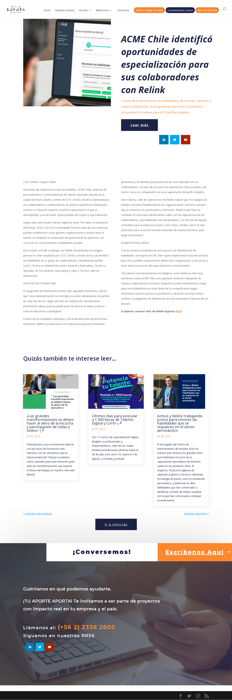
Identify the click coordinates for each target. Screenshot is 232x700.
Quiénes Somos (64, 10)
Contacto (123, 10)
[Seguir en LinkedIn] (164, 139)
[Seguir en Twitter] (174, 139)
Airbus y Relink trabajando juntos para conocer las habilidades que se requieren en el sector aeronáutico (179, 423)
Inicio (47, 10)
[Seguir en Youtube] (185, 139)
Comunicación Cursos (180, 10)
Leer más (139, 125)
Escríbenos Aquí (194, 552)
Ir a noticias (116, 524)
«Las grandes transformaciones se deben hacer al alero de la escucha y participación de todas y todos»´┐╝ (50, 423)
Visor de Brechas (207, 10)
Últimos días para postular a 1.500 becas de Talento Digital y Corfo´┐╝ (115, 419)
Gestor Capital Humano (149, 10)
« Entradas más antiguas (37, 513)
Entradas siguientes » (196, 513)
